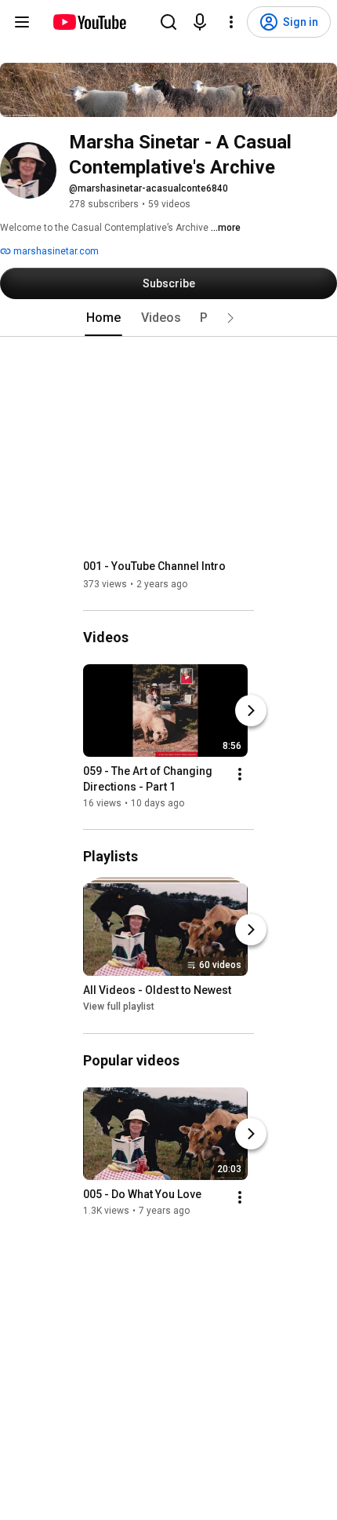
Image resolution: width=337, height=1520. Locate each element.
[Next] (250, 710)
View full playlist (118, 1007)
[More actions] (239, 774)
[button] (230, 318)
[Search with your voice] (200, 22)
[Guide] (22, 22)
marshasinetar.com (55, 251)
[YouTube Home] (89, 22)
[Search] (168, 22)
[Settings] (231, 22)
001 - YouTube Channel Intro (154, 566)
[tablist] (168, 318)
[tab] (103, 318)
